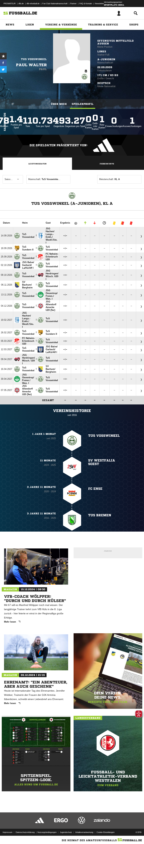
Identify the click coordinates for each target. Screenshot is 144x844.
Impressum (7, 832)
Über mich (59, 104)
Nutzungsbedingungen (47, 832)
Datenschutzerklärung (25, 832)
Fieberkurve (107, 164)
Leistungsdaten (37, 164)
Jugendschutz (66, 832)
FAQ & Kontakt (85, 3)
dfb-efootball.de (33, 3)
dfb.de (21, 3)
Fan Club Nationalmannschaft (54, 3)
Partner (73, 3)
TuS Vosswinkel (34, 59)
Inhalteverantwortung (84, 832)
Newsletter (99, 3)
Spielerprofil (82, 104)
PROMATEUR (10, 3)
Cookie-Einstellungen (105, 832)
